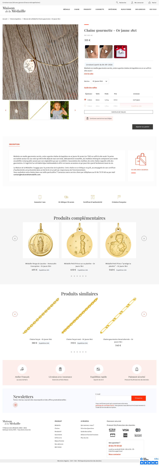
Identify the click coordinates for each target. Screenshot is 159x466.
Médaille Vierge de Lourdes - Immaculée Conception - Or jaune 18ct (40, 265)
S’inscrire (138, 398)
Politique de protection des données (90, 461)
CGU (75, 461)
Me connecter (139, 2)
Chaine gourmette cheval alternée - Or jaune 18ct (118, 340)
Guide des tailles (90, 88)
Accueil (5, 19)
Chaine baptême (15, 19)
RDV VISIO (153, 9)
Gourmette (100, 9)
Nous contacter (115, 454)
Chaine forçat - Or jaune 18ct (41, 339)
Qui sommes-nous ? (87, 425)
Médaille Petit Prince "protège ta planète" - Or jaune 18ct (118, 265)
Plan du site (84, 438)
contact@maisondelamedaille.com (27, 175)
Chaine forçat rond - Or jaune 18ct (79, 339)
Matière (87, 81)
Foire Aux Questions (87, 428)
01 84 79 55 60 (115, 446)
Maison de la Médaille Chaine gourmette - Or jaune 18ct (42, 19)
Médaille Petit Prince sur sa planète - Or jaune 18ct (79, 265)
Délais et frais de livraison (89, 434)
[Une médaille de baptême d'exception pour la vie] (11, 422)
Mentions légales (63, 461)
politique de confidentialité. (105, 405)
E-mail (98, 394)
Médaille (66, 9)
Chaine (76, 9)
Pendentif (87, 9)
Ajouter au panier (142, 127)
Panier (154, 2)
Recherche (122, 2)
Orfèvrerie (112, 9)
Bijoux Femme (126, 9)
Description (14, 144)
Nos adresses (140, 9)
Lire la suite (88, 74)
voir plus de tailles (118, 112)
